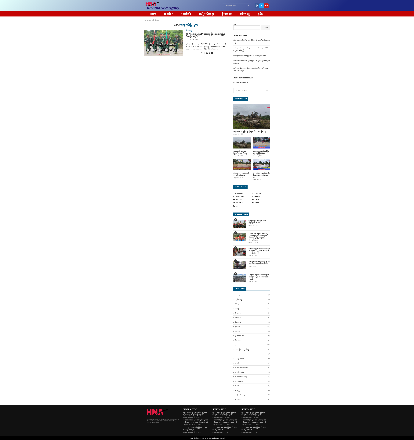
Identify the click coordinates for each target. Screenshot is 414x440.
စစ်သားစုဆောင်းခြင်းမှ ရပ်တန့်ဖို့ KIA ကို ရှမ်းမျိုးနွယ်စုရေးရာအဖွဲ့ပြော (195, 414)
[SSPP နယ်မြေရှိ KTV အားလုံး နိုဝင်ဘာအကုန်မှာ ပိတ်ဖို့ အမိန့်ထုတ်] (163, 42)
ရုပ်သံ (261, 14)
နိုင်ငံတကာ (227, 14)
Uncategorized (252, 295)
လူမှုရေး (252, 354)
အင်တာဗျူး (245, 14)
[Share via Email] (212, 53)
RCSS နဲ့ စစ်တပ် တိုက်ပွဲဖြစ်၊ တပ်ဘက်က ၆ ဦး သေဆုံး (249, 55)
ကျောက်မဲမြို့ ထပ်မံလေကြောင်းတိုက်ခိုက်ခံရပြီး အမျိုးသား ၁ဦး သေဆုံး (259, 277)
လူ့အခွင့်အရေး (252, 358)
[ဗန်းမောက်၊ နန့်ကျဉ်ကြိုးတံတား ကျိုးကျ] (251, 116)
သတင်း (167, 14)
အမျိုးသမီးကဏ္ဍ (206, 14)
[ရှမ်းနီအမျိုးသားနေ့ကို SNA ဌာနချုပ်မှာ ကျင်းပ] (239, 224)
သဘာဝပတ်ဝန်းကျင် (252, 376)
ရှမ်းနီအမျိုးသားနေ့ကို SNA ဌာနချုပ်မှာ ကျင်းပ (257, 222)
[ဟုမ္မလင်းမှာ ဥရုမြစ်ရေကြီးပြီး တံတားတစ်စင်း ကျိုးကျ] (261, 164)
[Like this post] (202, 53)
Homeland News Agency (162, 8)
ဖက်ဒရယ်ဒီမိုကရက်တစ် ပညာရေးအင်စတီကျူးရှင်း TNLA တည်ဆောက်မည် (195, 421)
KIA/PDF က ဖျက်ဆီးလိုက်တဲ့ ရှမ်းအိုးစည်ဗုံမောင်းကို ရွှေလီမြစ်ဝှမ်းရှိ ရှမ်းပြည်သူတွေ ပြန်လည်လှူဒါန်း (258, 237)
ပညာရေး (252, 331)
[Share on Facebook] (204, 53)
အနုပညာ (252, 390)
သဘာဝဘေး (252, 381)
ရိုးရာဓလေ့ (252, 340)
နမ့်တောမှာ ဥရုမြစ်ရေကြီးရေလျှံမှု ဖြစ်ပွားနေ (261, 152)
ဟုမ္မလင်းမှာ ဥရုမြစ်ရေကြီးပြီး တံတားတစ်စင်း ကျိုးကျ (261, 175)
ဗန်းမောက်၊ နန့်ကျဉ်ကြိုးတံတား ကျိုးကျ (249, 131)
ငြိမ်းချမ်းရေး (252, 304)
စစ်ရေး (252, 308)
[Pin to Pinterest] (209, 53)
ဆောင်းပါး (186, 14)
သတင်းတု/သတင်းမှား (252, 367)
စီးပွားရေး (252, 313)
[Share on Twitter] (207, 53)
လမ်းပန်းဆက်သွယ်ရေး (252, 349)
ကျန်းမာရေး (252, 299)
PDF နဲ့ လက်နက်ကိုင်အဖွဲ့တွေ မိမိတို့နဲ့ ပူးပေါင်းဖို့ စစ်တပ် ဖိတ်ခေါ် (259, 263)
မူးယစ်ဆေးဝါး (252, 336)
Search (235, 24)
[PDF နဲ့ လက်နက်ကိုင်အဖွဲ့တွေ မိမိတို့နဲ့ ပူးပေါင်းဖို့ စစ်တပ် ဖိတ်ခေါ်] (239, 265)
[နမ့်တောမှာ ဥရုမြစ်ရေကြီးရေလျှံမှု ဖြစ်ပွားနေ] (261, 143)
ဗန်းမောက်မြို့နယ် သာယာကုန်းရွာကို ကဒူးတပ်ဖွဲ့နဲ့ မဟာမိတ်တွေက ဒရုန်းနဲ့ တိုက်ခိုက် (259, 251)
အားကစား (252, 399)
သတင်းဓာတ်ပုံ (252, 372)
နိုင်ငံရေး (252, 326)
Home (153, 14)
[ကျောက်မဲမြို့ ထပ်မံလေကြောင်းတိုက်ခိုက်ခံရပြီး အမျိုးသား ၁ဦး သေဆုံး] (239, 278)
